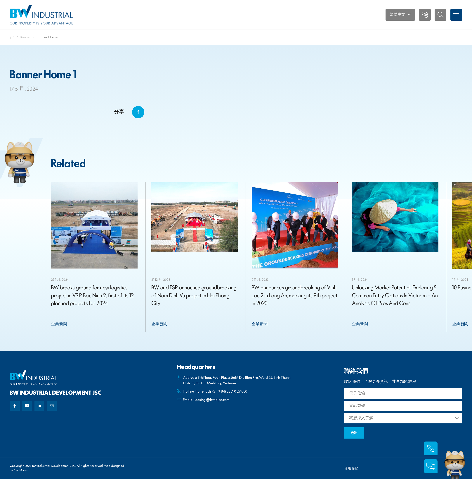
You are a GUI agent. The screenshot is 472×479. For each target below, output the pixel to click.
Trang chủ (12, 37)
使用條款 (351, 468)
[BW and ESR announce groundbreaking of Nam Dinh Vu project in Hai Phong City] (194, 217)
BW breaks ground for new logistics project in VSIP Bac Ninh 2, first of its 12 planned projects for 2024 (92, 296)
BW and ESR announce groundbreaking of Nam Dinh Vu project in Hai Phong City (193, 296)
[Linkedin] (39, 406)
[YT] (27, 406)
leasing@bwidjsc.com (212, 400)
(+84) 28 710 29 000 (232, 392)
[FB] (15, 406)
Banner (25, 37)
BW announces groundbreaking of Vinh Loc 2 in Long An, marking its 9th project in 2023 (294, 296)
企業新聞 (59, 324)
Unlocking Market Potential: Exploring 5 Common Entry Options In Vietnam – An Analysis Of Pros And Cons (395, 296)
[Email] (51, 406)
